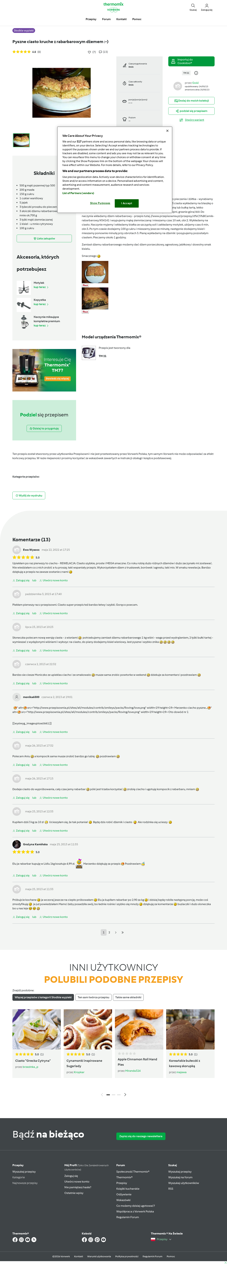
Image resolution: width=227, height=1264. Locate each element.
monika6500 (31, 697)
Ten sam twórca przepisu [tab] (93, 997)
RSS (170, 1188)
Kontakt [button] (121, 19)
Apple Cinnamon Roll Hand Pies (137, 1062)
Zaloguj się (71, 1176)
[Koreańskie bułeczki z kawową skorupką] (190, 1029)
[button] (193, 7)
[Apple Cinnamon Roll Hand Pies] (139, 1029)
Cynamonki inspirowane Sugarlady (84, 1063)
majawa (181, 1072)
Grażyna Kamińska (35, 844)
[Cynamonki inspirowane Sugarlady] (88, 1029)
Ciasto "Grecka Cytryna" (33, 1061)
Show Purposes (100, 203)
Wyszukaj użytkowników (183, 1183)
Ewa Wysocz (31, 549)
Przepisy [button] (91, 19)
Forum (120, 1165)
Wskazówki (123, 1200)
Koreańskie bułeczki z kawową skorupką (184, 1063)
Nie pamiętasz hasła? (77, 1187)
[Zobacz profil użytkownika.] (177, 86)
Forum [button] (106, 19)
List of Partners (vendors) (78, 193)
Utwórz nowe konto (76, 1181)
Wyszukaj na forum (180, 1177)
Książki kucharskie (127, 1188)
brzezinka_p (30, 1067)
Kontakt (78, 1256)
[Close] (167, 131)
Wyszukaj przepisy (24, 1171)
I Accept (126, 203)
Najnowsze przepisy (25, 1183)
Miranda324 (133, 1070)
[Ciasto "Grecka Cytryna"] (36, 1029)
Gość (195, 82)
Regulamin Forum (127, 1217)
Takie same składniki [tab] (128, 997)
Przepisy (18, 1165)
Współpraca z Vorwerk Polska (135, 1211)
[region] (114, 169)
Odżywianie (123, 1194)
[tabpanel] (113, 1053)
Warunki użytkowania (99, 1256)
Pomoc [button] (136, 19)
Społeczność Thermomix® (133, 1171)
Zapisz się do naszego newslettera (140, 1136)
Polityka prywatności (126, 1256)
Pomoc (171, 1256)
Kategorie (18, 1177)
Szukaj (172, 1165)
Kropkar (79, 1072)
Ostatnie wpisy (73, 1193)
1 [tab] (108, 1094)
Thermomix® (124, 1177)
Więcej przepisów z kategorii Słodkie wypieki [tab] (43, 997)
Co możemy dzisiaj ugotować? (135, 1205)
